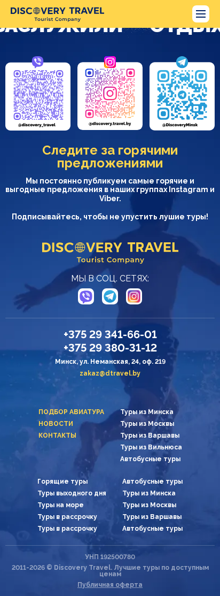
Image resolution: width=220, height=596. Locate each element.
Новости (55, 423)
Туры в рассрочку (67, 517)
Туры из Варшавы (149, 435)
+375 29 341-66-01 (110, 334)
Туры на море (60, 505)
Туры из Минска (147, 412)
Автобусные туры (150, 459)
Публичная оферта (110, 585)
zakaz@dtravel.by (110, 373)
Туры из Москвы (147, 423)
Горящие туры (62, 481)
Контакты (57, 435)
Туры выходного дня (71, 493)
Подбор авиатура (71, 412)
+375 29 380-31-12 (110, 347)
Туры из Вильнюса (151, 447)
